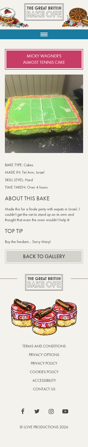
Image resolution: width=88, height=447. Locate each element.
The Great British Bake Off (44, 16)
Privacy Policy (44, 363)
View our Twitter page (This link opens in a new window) (37, 411)
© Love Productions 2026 (44, 427)
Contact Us (44, 389)
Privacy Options (44, 354)
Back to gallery (44, 256)
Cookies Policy (44, 372)
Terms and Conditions (44, 346)
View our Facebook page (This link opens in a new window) (23, 411)
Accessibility (44, 380)
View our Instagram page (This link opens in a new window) (51, 411)
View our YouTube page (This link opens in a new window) (65, 411)
